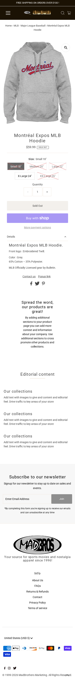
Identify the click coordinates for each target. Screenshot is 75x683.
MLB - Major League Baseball (29, 25)
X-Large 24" (25, 176)
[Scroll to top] (67, 675)
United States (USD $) (17, 638)
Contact (37, 597)
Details (11, 236)
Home (8, 25)
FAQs (37, 585)
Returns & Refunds (37, 591)
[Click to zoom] (65, 47)
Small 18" (15, 166)
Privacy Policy (37, 602)
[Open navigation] (11, 13)
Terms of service (37, 608)
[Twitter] (14, 668)
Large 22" (57, 166)
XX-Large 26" (48, 176)
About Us (37, 580)
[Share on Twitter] (37, 284)
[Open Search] (62, 13)
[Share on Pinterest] (43, 284)
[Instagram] (9, 668)
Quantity (37, 184)
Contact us (29, 276)
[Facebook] (5, 668)
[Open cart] (69, 13)
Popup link (44, 276)
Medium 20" (37, 166)
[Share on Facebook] (31, 284)
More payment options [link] (37, 227)
